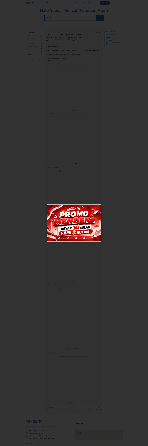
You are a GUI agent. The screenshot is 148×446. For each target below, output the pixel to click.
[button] (99, 206)
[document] (74, 223)
